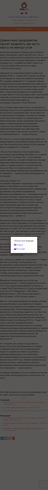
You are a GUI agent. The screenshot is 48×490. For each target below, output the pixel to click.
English (19, 245)
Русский (20, 249)
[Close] (37, 237)
